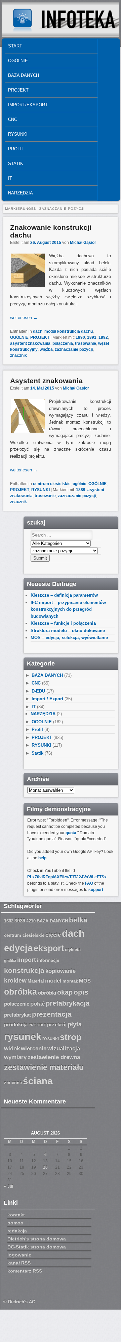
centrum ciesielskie (52, 483)
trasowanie (85, 343)
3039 (19, 920)
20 (45, 1167)
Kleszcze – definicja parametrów (64, 595)
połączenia (62, 343)
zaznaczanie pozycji (74, 349)
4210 (31, 921)
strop (71, 1037)
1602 (8, 921)
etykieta (73, 949)
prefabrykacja (67, 1003)
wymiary (15, 1057)
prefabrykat (17, 1015)
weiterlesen (24, 317)
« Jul (8, 1186)
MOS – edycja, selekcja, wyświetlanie (69, 637)
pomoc (15, 1222)
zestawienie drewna (54, 1057)
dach (37, 331)
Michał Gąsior (83, 242)
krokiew (15, 980)
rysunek (22, 1036)
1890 (80, 337)
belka (78, 920)
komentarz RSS (24, 1271)
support (95, 889)
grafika (10, 960)
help (42, 858)
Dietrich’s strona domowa (36, 1238)
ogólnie (79, 483)
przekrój (57, 1024)
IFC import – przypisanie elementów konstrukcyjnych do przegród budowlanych (68, 609)
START (15, 45)
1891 (91, 337)
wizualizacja (63, 1048)
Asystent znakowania (46, 381)
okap (65, 992)
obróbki (47, 993)
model (53, 981)
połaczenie (16, 1004)
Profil (16, 148)
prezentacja (52, 1014)
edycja (18, 948)
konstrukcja (24, 970)
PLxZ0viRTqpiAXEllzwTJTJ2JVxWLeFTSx (67, 877)
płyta (75, 1024)
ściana (38, 1081)
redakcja (17, 1230)
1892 (103, 337)
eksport (49, 948)
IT (10, 178)
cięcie (53, 935)
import (26, 959)
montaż (70, 981)
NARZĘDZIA (20, 192)
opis (81, 992)
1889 (80, 489)
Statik (15, 163)
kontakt (16, 1214)
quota (71, 833)
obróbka (20, 991)
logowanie (19, 1254)
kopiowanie (60, 971)
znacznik (18, 355)
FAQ (89, 883)
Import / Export (47, 698)
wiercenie (33, 1048)
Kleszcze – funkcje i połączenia (63, 623)
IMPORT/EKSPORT (28, 104)
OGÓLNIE (18, 60)
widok (12, 1048)
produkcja (16, 1024)
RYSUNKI (18, 134)
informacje (48, 960)
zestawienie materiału (44, 1067)
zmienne (13, 1082)
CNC (12, 119)
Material (36, 981)
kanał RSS (19, 1262)
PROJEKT (18, 90)
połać (37, 1004)
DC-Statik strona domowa (36, 1246)
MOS (85, 981)
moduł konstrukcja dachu (68, 331)
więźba (46, 349)
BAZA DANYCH (23, 75)
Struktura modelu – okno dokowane (68, 630)
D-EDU (38, 691)
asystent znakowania (30, 343)
